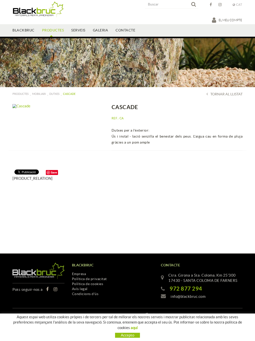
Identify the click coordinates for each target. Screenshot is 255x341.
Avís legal (80, 289)
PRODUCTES (20, 93)
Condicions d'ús (85, 294)
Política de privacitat (89, 279)
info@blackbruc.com (188, 296)
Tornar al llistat (226, 94)
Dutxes (54, 93)
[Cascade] (58, 106)
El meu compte (231, 20)
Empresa (79, 274)
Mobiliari (39, 93)
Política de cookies (87, 284)
